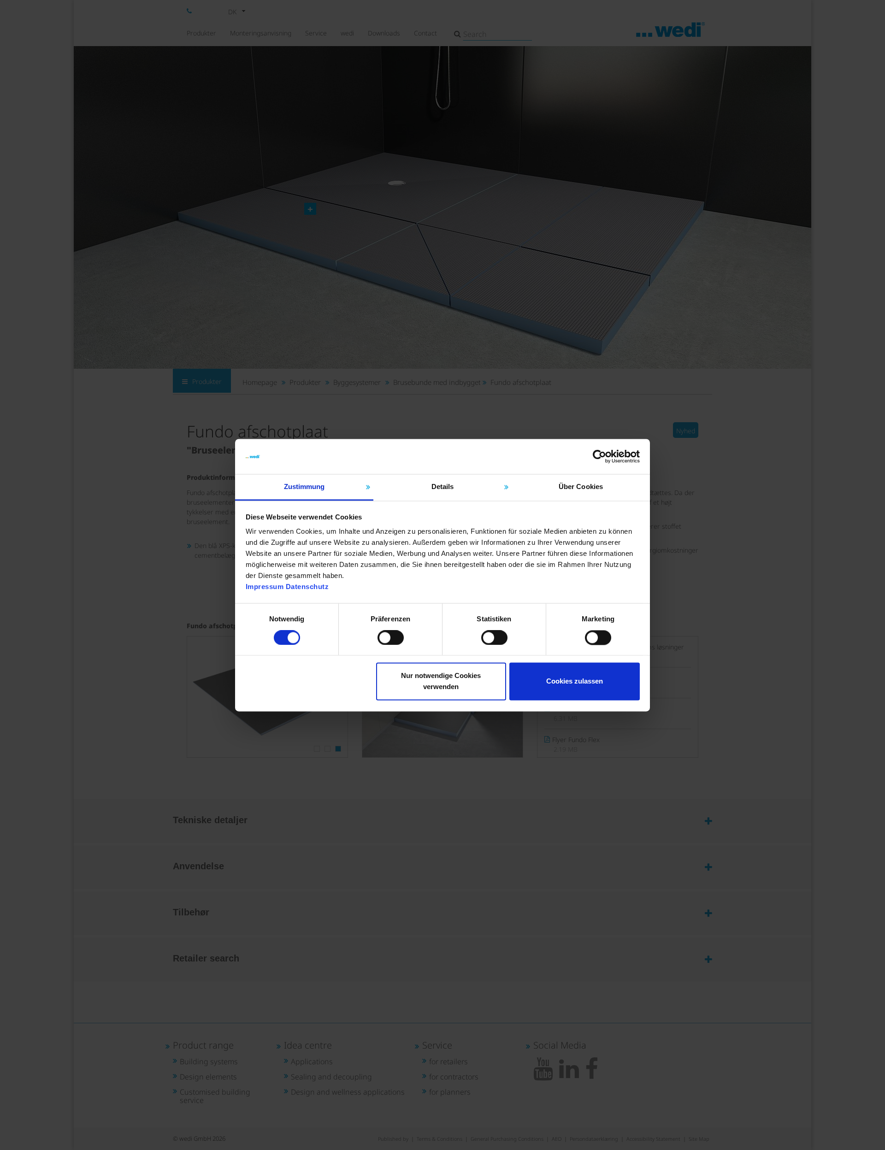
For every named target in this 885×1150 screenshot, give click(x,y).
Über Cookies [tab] (581, 487)
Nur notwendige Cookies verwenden (441, 681)
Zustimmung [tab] (304, 487)
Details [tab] (442, 487)
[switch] (391, 637)
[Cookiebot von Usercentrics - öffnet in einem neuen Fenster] (599, 456)
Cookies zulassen (574, 681)
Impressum (265, 587)
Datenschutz (307, 587)
